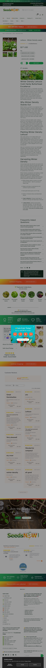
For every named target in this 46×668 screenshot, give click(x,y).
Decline (35, 664)
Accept (22, 664)
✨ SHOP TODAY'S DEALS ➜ (23, 339)
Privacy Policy (28, 661)
